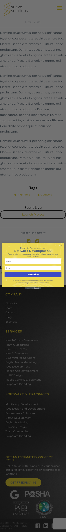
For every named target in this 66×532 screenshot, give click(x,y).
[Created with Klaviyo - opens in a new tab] (33, 288)
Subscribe (32, 274)
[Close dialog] (61, 245)
